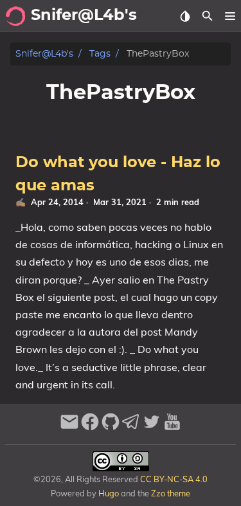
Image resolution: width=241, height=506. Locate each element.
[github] (110, 427)
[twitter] (151, 427)
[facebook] (90, 427)
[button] (230, 16)
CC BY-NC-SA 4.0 (173, 479)
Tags (100, 54)
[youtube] (172, 427)
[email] (69, 427)
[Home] (15, 16)
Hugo (108, 493)
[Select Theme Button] (185, 16)
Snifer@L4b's (44, 54)
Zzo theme (170, 493)
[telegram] (131, 427)
